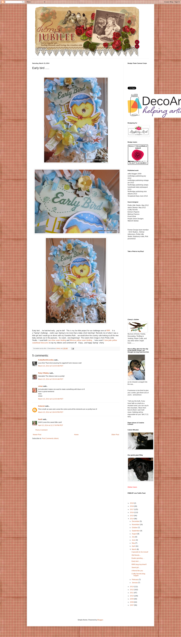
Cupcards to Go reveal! (140, 552)
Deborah (41, 406)
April (134, 546)
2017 (132, 509)
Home (76, 435)
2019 (132, 503)
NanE (40, 419)
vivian (40, 386)
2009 (132, 599)
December (136, 521)
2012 (132, 590)
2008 (132, 602)
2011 (132, 593)
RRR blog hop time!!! (139, 564)
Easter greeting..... (138, 558)
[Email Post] (72, 348)
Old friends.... (136, 555)
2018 (132, 506)
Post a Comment (41, 430)
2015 (132, 516)
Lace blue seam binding (57, 340)
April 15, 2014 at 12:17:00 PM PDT (50, 425)
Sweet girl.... (136, 567)
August (134, 534)
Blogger (100, 620)
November (136, 524)
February (135, 580)
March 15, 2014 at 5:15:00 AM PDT (50, 366)
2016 (132, 512)
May (133, 543)
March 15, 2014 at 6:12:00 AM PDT (50, 399)
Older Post (115, 435)
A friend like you (137, 571)
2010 (132, 596)
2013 (132, 587)
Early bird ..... (136, 561)
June (134, 540)
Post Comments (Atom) (50, 438)
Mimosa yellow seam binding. (81, 340)
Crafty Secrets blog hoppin (138, 575)
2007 (132, 605)
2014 (132, 519)
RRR (108, 331)
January (135, 583)
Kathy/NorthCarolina (46, 360)
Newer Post (37, 435)
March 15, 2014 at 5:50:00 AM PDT (50, 379)
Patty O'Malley (43, 373)
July (133, 537)
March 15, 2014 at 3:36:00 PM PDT (50, 412)
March (134, 549)
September (136, 531)
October (135, 528)
